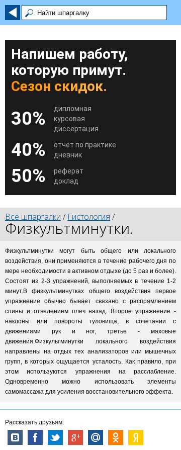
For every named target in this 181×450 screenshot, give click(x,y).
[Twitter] (55, 437)
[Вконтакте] (15, 437)
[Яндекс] (135, 437)
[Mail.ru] (95, 437)
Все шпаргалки (33, 216)
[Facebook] (35, 437)
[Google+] (75, 437)
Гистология (88, 216)
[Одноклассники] (115, 437)
